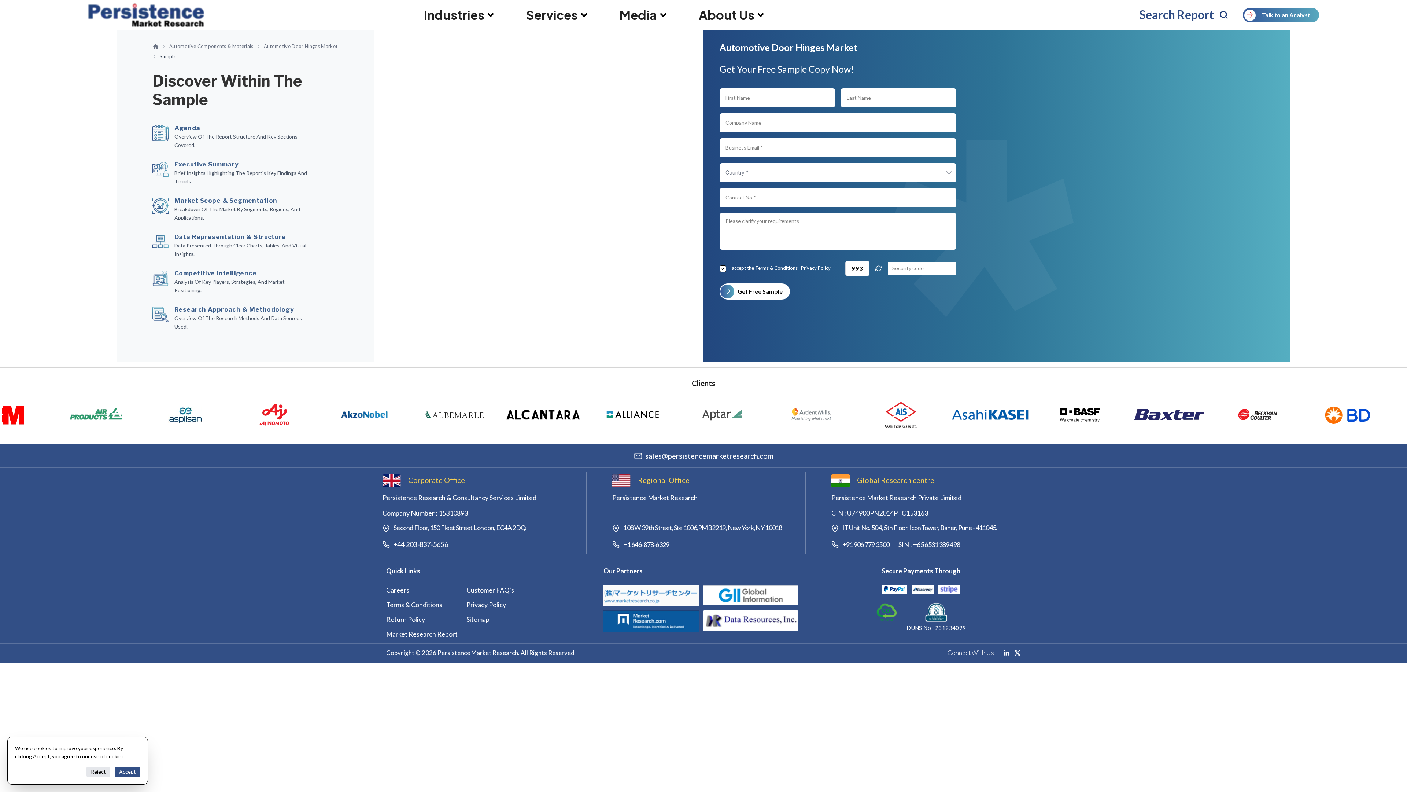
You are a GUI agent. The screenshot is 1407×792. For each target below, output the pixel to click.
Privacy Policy (816, 268)
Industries (454, 15)
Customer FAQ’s (490, 590)
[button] (941, 172)
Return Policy (405, 619)
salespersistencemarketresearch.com (709, 455)
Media (638, 15)
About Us (726, 15)
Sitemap (478, 619)
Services (552, 15)
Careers (397, 590)
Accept (127, 772)
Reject (98, 772)
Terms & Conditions (776, 268)
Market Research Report (422, 634)
